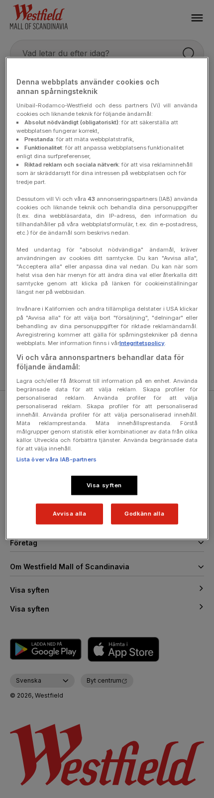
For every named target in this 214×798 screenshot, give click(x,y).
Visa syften (104, 484)
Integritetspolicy (142, 342)
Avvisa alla (69, 513)
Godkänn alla (144, 513)
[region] (107, 298)
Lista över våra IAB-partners (56, 458)
